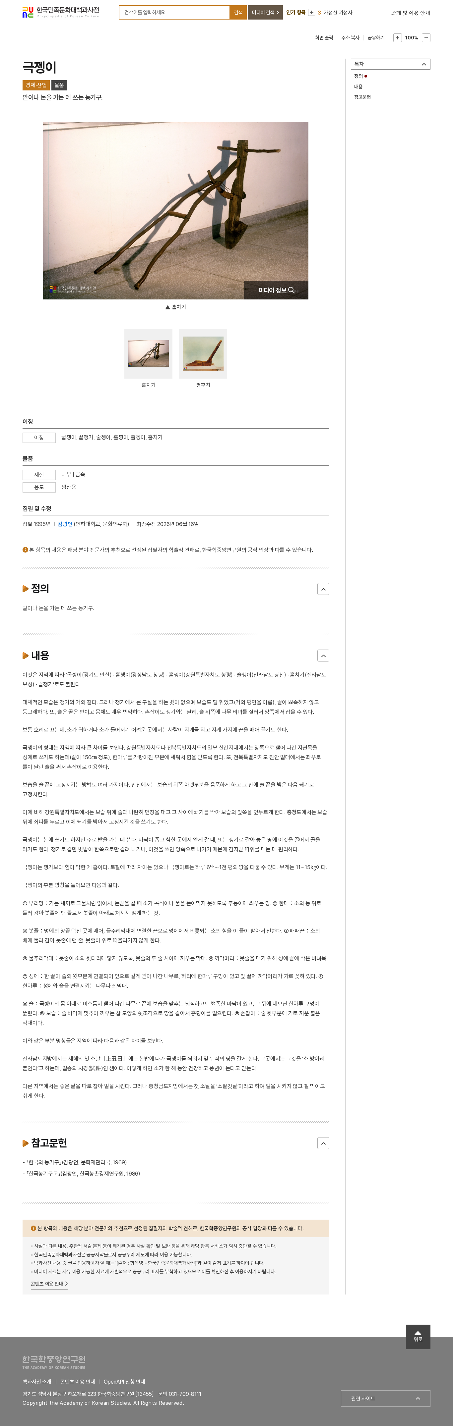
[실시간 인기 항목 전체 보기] (311, 12)
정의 (358, 76)
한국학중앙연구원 (54, 1362)
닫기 (323, 589)
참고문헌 (362, 97)
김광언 (65, 524)
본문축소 (426, 37)
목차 (359, 64)
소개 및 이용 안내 (410, 13)
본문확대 (397, 37)
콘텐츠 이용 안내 (47, 1284)
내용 (358, 87)
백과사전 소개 (37, 1382)
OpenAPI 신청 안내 (124, 1382)
